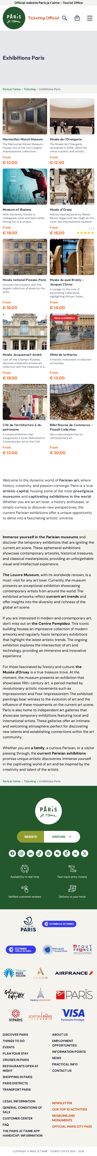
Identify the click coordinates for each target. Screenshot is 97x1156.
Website (30, 837)
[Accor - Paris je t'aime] (40, 973)
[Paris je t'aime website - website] (14, 18)
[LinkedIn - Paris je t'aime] (30, 853)
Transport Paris (17, 1090)
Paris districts (15, 1083)
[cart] (77, 18)
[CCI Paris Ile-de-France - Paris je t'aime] (59, 924)
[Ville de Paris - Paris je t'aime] (28, 924)
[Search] (64, 18)
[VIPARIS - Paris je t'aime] (15, 1015)
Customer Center (17, 1118)
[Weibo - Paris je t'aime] (75, 853)
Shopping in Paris (17, 1077)
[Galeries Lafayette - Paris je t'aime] (15, 994)
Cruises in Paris (16, 1060)
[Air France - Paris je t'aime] (74, 973)
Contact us (62, 1071)
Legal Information (19, 1101)
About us (60, 1035)
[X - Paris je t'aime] (84, 853)
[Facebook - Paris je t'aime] (12, 853)
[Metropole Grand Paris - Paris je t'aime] (55, 950)
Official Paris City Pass (72, 1126)
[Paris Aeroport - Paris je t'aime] (40, 994)
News (56, 1058)
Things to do (14, 1041)
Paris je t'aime (12, 89)
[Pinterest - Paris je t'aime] (48, 853)
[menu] (89, 18)
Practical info (65, 1064)
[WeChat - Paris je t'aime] (57, 853)
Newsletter (62, 1103)
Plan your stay (15, 1053)
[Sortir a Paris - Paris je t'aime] (40, 1015)
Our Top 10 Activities (69, 1109)
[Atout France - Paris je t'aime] (82, 950)
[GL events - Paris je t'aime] (74, 994)
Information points (69, 1052)
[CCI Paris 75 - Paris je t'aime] (21, 949)
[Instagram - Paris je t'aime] (21, 853)
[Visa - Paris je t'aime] (73, 1015)
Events (8, 1047)
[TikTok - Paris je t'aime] (39, 853)
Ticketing (30, 89)
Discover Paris (15, 1035)
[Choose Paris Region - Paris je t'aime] (15, 973)
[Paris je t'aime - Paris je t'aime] (48, 811)
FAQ (6, 1125)
